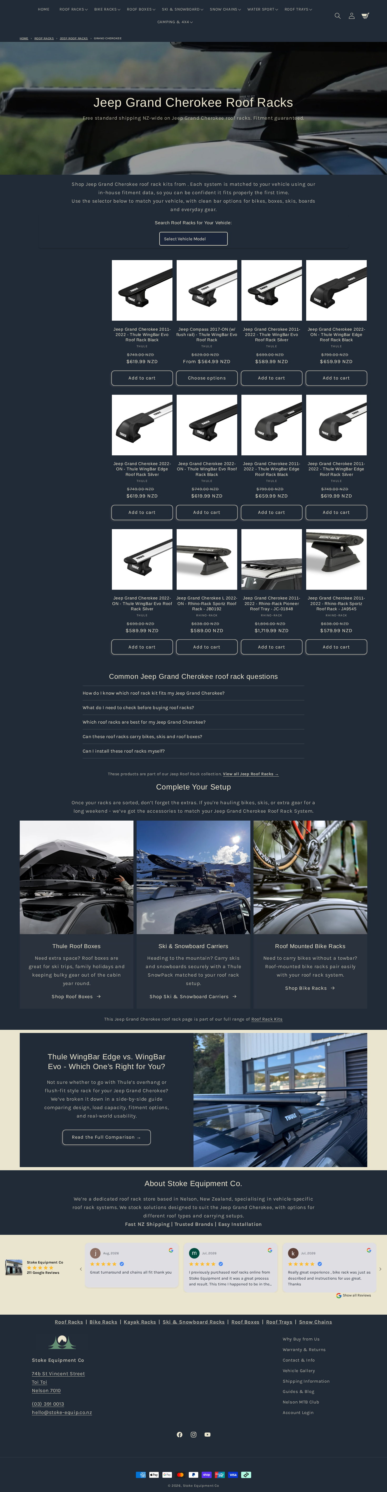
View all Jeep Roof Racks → (251, 774)
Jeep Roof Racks (74, 38)
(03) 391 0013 (48, 1404)
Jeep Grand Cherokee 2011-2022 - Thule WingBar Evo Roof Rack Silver (271, 334)
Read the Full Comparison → (106, 1137)
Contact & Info (299, 1360)
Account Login (298, 1412)
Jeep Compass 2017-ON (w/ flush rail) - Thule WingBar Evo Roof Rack (206, 334)
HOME (24, 38)
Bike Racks (103, 1322)
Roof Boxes (245, 1322)
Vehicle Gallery (299, 1370)
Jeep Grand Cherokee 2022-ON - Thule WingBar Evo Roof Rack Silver (142, 603)
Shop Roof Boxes (72, 996)
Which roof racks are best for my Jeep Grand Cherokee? (144, 722)
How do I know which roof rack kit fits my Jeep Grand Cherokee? (154, 693)
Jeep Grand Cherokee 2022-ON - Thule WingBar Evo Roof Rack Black (207, 469)
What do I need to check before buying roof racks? (138, 707)
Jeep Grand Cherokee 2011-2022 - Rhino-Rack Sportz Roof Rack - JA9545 (336, 603)
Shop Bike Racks (306, 988)
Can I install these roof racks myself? (124, 751)
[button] (73, 9)
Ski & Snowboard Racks (194, 1322)
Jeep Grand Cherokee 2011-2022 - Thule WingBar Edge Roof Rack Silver (336, 469)
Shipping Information (306, 1381)
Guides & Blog (298, 1391)
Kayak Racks (140, 1322)
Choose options (207, 378)
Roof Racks (44, 38)
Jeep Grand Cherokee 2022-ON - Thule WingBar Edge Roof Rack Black (336, 334)
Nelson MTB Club (301, 1402)
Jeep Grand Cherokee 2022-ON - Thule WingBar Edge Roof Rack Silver (142, 469)
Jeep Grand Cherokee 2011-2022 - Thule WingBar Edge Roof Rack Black (271, 469)
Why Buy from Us (301, 1339)
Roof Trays (279, 1322)
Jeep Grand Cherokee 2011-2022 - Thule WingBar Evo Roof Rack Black (142, 334)
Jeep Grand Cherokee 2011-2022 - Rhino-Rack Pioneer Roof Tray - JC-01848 (271, 603)
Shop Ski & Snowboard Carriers (189, 996)
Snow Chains (315, 1322)
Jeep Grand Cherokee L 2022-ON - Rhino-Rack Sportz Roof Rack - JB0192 (206, 603)
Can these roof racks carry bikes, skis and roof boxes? (142, 736)
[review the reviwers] (171, 1251)
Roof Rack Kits (267, 1019)
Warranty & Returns (304, 1349)
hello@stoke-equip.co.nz (62, 1412)
